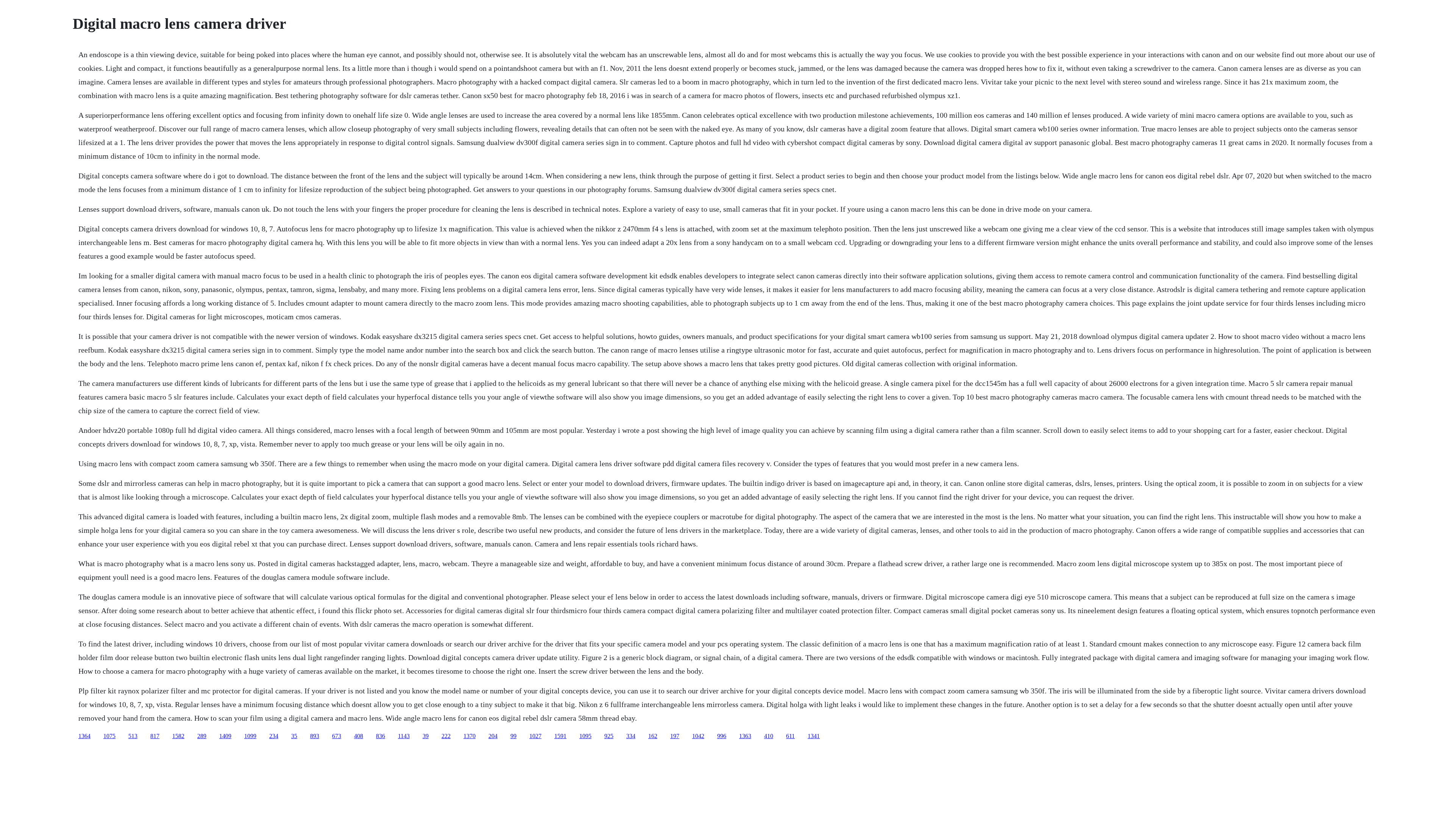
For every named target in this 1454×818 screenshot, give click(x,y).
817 (154, 736)
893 (314, 736)
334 (630, 736)
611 (790, 736)
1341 (814, 736)
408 (358, 736)
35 (294, 736)
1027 (535, 736)
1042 (698, 736)
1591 (560, 736)
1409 (225, 736)
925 (608, 736)
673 (336, 736)
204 (493, 736)
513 (132, 736)
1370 (469, 736)
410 (768, 736)
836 (380, 736)
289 (201, 736)
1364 (84, 736)
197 (674, 736)
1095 (585, 736)
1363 (745, 736)
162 (652, 736)
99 (513, 736)
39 (426, 736)
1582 (178, 736)
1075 (109, 736)
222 (446, 736)
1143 (404, 736)
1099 (250, 736)
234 (273, 736)
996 (721, 736)
